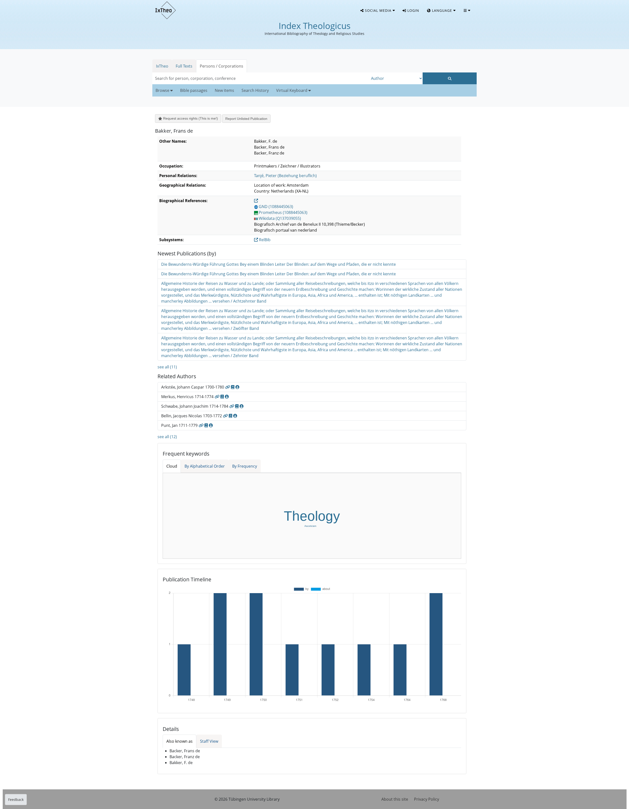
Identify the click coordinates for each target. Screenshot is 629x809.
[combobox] (260, 78)
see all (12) (167, 436)
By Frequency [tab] (244, 466)
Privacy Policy (426, 799)
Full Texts (184, 66)
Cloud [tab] (171, 466)
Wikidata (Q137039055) (280, 218)
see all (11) (167, 367)
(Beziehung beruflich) (285, 175)
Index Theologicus (315, 25)
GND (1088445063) (276, 206)
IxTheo (162, 66)
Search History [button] (255, 90)
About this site (394, 799)
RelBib (264, 239)
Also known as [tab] (179, 741)
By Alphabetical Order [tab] (205, 466)
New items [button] (224, 90)
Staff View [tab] (209, 741)
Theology (312, 516)
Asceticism (310, 526)
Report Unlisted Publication (246, 119)
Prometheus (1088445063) (283, 212)
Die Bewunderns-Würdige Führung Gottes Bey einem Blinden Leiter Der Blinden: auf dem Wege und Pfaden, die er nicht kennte (278, 264)
